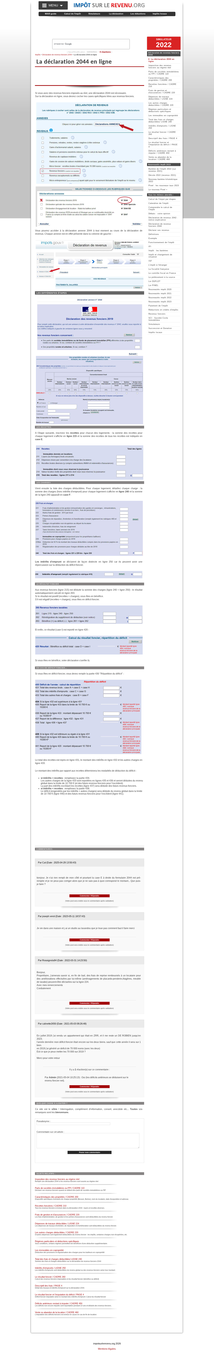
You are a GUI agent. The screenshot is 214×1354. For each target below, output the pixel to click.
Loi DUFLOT (154, 281)
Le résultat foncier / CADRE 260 (50, 1277)
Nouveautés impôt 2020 (159, 289)
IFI (149, 246)
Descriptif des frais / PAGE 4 (48, 1285)
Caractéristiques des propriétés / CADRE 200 (56, 1197)
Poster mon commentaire (89, 1152)
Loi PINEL (153, 285)
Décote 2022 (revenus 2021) (162, 175)
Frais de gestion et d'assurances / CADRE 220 (57, 1214)
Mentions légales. (107, 1349)
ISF (150, 261)
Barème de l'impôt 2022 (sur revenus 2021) (162, 170)
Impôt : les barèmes (158, 250)
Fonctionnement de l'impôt (161, 242)
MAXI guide (50, 14)
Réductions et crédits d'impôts (163, 310)
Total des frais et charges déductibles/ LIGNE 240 (58, 1259)
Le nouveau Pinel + (157, 189)
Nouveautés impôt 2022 (159, 297)
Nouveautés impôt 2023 (159, 302)
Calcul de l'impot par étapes (162, 199)
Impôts (37, 55)
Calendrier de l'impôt (158, 203)
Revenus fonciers (157, 314)
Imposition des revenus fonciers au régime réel (57, 1179)
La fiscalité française (158, 269)
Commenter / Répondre (89, 896)
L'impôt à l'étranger (157, 265)
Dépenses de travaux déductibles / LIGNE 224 (57, 1223)
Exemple (152, 238)
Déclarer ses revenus (158, 230)
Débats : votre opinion (159, 213)
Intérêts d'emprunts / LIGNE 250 (50, 1268)
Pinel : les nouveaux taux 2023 (163, 185)
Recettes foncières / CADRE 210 (50, 1206)
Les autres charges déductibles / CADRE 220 (56, 1232)
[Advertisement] (107, 27)
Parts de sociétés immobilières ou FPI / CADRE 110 (59, 1188)
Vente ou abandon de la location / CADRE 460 (56, 1312)
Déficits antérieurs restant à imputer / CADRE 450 (58, 1303)
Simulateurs (94, 14)
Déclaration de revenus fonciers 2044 (57, 55)
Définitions (153, 234)
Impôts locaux (160, 14)
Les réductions (137, 14)
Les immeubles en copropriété (49, 1250)
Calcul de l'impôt (72, 14)
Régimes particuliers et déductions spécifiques (57, 1241)
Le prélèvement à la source (161, 277)
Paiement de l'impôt (158, 306)
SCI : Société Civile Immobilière (158, 319)
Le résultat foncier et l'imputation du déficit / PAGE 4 (59, 1294)
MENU (54, 5)
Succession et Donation (160, 328)
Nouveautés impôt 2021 (159, 293)
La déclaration (116, 14)
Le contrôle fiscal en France (162, 273)
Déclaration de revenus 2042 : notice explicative (163, 219)
